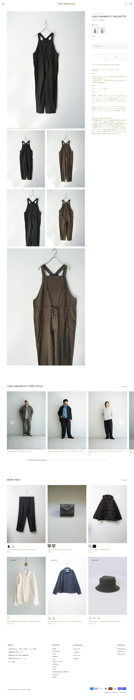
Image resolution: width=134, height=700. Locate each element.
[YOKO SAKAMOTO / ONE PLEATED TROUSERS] (26, 514)
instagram (76, 652)
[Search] (126, 4)
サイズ (94, 36)
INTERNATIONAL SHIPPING (60, 672)
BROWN (53, 546)
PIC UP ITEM (56, 651)
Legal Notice (120, 651)
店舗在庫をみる (97, 46)
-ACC (53, 659)
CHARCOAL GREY (49, 618)
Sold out (116, 57)
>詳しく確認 (11, 661)
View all (124, 386)
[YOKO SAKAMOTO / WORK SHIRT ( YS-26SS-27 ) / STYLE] (67, 420)
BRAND (102, 69)
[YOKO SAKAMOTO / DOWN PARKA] (107, 514)
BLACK (95, 30)
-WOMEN (55, 656)
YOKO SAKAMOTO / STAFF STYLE (25, 386)
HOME (54, 649)
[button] (12, 422)
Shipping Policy (121, 649)
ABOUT (54, 677)
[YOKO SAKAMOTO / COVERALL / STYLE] (26, 420)
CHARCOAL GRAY (8, 546)
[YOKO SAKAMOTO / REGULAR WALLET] (67, 514)
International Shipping (113, 69)
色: (95, 25)
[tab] (96, 70)
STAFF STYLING (57, 661)
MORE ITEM (13, 480)
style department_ (67, 3)
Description (95, 69)
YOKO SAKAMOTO (97, 13)
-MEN (54, 654)
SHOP (54, 669)
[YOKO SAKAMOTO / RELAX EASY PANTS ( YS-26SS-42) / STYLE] (107, 420)
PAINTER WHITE (8, 618)
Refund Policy (121, 654)
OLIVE (102, 30)
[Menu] (3, 4)
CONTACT (55, 674)
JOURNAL (55, 664)
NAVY (53, 618)
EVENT (54, 667)
